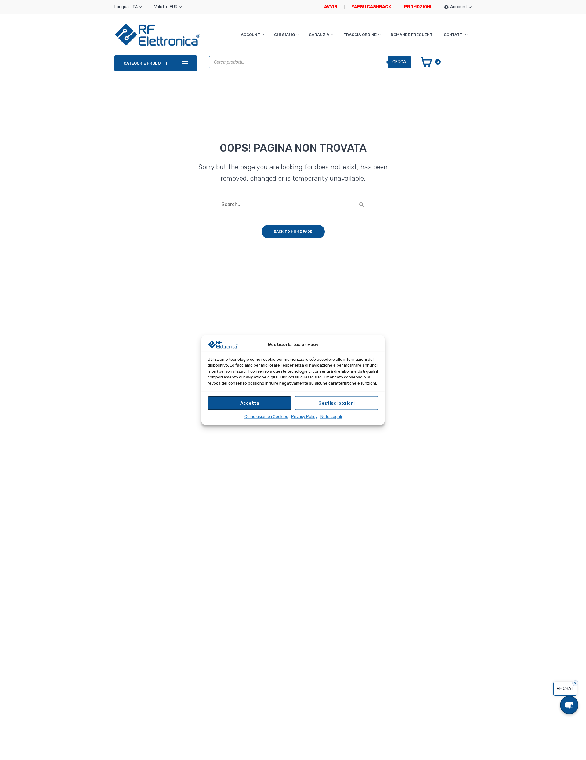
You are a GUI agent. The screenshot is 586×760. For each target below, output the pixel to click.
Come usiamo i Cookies (266, 416)
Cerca (399, 62)
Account (250, 34)
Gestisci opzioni (336, 403)
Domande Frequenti (412, 34)
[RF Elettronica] (157, 34)
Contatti (454, 34)
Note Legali (331, 416)
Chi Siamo (284, 34)
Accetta (249, 403)
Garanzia (319, 34)
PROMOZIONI (417, 6)
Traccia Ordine (360, 34)
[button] (569, 705)
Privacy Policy (304, 416)
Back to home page (293, 231)
